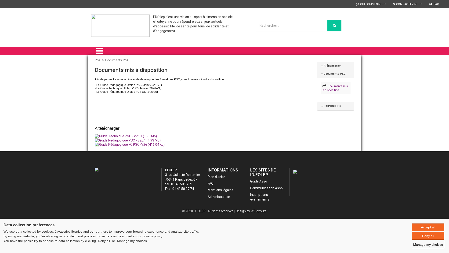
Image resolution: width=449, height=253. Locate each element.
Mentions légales (220, 190)
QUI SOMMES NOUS (373, 4)
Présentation (332, 65)
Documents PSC (334, 73)
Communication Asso (266, 188)
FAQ (436, 4)
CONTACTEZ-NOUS (409, 4)
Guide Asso (258, 181)
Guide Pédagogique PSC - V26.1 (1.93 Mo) (130, 140)
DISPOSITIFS (332, 106)
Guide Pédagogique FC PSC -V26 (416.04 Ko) (132, 144)
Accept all (428, 227)
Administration (219, 197)
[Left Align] (334, 25)
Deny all (428, 236)
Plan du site (216, 177)
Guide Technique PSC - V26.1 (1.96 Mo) (128, 136)
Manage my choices (428, 244)
